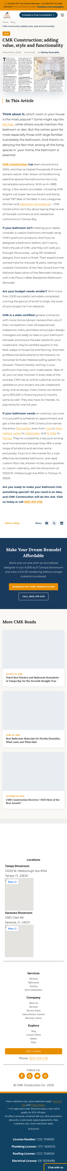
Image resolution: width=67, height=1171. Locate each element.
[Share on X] (54, 523)
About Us (33, 1003)
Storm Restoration (33, 989)
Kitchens (33, 978)
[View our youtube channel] (37, 1076)
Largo (17, 433)
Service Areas (33, 1010)
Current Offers (33, 1034)
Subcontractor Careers (33, 1014)
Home (5, 22)
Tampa (7, 438)
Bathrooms (33, 982)
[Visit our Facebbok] (22, 1076)
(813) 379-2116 (38, 1058)
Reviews (33, 1006)
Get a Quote (33, 1051)
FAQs (33, 1042)
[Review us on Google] (29, 1076)
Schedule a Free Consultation (50, 6)
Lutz (49, 428)
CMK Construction (15, 164)
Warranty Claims (33, 1018)
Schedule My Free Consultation (33, 586)
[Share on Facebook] (47, 523)
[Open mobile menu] (62, 15)
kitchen (8, 124)
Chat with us (55, 1167)
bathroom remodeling (35, 204)
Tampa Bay (23, 428)
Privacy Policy (38, 1105)
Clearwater (32, 433)
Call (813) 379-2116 (33, 596)
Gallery (33, 1038)
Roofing (33, 986)
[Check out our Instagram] (45, 1076)
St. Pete (52, 433)
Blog (13, 22)
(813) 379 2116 (33, 501)
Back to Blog (10, 523)
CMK (6, 33)
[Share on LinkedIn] (62, 523)
